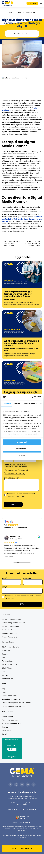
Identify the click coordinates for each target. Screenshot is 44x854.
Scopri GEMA (6, 650)
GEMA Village (7, 668)
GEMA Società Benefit (10, 647)
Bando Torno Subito (9, 633)
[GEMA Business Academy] (7, 3)
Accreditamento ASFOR (11, 699)
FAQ (3, 671)
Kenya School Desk (9, 696)
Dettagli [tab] (17, 403)
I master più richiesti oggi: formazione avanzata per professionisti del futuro (18, 294)
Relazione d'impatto (9, 664)
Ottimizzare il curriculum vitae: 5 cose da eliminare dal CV (12, 243)
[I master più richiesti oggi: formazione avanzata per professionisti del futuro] (22, 274)
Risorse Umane (7, 716)
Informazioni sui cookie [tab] (33, 403)
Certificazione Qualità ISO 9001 (14, 706)
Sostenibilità (6, 730)
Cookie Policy (29, 809)
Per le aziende (7, 630)
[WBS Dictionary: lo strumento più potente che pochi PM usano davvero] (22, 324)
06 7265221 (33, 3)
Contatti (5, 675)
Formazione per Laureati (11, 619)
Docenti (5, 654)
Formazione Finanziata (10, 626)
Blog (19, 12)
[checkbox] (21, 470)
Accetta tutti (22, 442)
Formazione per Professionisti (13, 623)
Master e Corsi (30, 12)
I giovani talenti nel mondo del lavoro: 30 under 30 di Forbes (32, 243)
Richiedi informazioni (22, 848)
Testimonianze (7, 661)
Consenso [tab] (7, 403)
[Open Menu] (41, 3)
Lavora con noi (7, 679)
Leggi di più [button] (8, 556)
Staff (4, 657)
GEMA (11, 12)
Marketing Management (11, 723)
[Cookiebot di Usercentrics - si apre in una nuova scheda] (31, 397)
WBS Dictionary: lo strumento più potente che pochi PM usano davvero (21, 343)
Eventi (4, 692)
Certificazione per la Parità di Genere (16, 703)
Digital (4, 734)
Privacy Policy (20, 496)
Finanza (5, 727)
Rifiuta (22, 455)
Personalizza (21, 449)
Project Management (24, 349)
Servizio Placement (9, 637)
